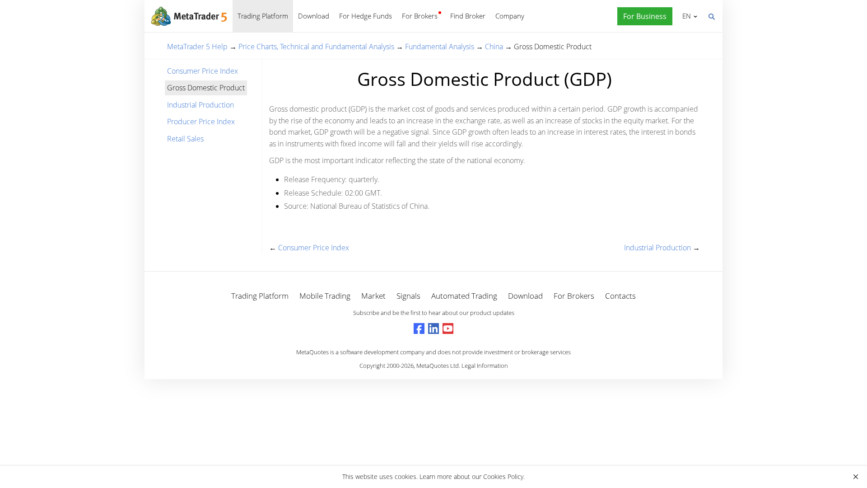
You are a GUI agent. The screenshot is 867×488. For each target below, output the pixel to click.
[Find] (711, 16)
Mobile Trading (324, 296)
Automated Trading (464, 296)
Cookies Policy (503, 476)
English (685, 15)
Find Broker (467, 15)
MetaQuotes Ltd (437, 365)
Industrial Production (200, 105)
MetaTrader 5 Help (197, 47)
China (494, 47)
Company (509, 15)
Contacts (620, 296)
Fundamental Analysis (439, 47)
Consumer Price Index (202, 71)
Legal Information (484, 365)
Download (313, 15)
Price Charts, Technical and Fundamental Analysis (316, 47)
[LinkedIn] (433, 328)
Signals (408, 296)
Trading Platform (263, 15)
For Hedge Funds (365, 15)
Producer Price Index (201, 122)
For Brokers (420, 15)
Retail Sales (185, 139)
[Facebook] (419, 328)
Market (373, 296)
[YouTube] (448, 328)
